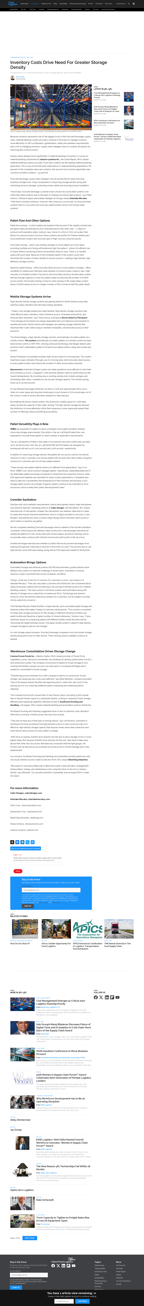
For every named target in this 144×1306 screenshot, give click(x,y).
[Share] (17, 842)
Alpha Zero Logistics (48, 1173)
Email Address (28, 886)
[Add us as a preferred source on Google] (33, 842)
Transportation (17, 57)
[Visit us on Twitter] (101, 997)
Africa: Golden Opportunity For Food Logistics (56, 944)
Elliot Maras (20, 77)
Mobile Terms (43, 902)
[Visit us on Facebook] (96, 997)
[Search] (129, 4)
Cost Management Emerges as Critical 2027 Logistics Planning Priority (107, 95)
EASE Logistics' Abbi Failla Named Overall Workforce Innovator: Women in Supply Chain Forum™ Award (62, 1142)
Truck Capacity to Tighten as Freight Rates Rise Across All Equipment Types (62, 1219)
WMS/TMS (108, 941)
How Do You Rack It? (20, 943)
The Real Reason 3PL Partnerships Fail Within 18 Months (63, 1168)
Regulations (78, 941)
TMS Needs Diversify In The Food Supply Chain (117, 944)
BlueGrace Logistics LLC (50, 1007)
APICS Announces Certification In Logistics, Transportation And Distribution (87, 946)
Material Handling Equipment (21, 941)
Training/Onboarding (44, 1096)
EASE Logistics (46, 1149)
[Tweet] (27, 842)
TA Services (45, 1224)
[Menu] (134, 4)
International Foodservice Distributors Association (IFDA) (62, 1058)
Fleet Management (43, 998)
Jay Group (16, 1129)
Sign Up (27, 906)
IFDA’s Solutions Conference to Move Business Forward (107, 121)
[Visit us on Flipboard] (112, 997)
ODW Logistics (46, 1105)
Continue (82, 1301)
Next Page (29, 1238)
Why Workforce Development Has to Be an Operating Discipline (60, 1100)
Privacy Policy (56, 902)
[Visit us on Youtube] (117, 997)
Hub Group (44, 1034)
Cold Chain (40, 1048)
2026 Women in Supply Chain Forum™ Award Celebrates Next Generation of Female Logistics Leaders (107, 136)
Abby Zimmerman (20, 1119)
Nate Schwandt (45, 1199)
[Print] (12, 842)
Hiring (38, 1072)
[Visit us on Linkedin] (107, 997)
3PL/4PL (30, 57)
